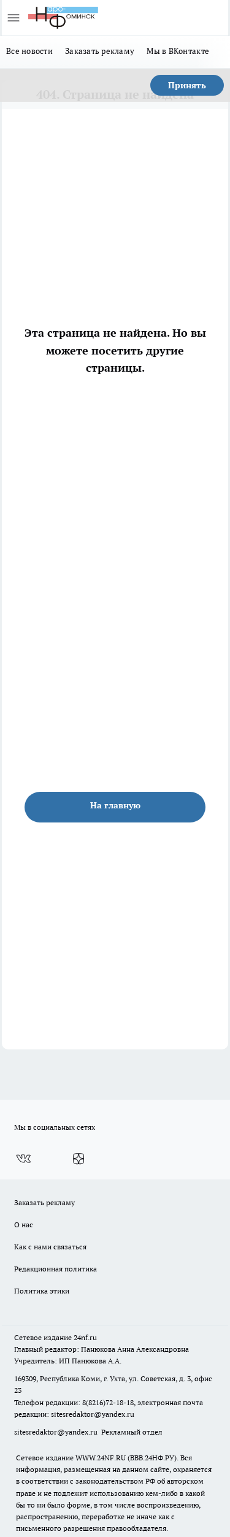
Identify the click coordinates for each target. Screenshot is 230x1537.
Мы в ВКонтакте (178, 50)
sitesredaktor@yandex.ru (92, 1414)
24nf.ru (85, 1337)
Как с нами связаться (50, 1246)
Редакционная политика (55, 1268)
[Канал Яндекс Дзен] (78, 1159)
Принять (187, 85)
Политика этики (41, 1290)
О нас (23, 1224)
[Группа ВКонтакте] (23, 1159)
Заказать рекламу (99, 50)
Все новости (29, 50)
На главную (115, 805)
